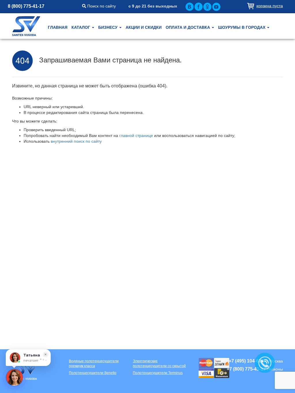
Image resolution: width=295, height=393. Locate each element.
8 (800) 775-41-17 (26, 6)
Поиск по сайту (101, 6)
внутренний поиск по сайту (76, 141)
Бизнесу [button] (108, 27)
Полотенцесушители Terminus (158, 373)
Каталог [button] (81, 27)
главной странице (136, 135)
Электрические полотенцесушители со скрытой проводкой (159, 364)
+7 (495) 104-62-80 (248, 360)
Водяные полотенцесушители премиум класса (94, 363)
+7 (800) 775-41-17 (246, 369)
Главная (57, 27)
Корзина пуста (269, 5)
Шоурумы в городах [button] (242, 27)
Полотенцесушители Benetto (92, 373)
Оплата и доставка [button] (188, 27)
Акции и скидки (144, 27)
